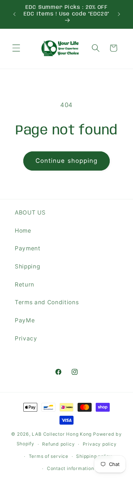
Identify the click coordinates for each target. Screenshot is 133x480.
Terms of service (48, 456)
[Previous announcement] (14, 14)
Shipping (27, 266)
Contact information (70, 468)
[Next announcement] (119, 14)
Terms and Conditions (47, 302)
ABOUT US (30, 212)
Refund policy (58, 444)
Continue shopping (66, 160)
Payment (28, 248)
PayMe (25, 320)
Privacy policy (100, 444)
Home (23, 230)
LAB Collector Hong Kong (62, 434)
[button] (16, 48)
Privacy (26, 338)
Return (24, 284)
